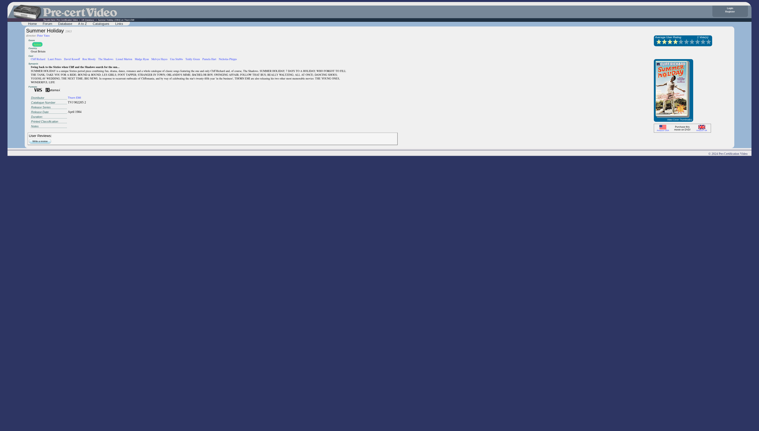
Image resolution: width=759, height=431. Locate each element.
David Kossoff (72, 59)
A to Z (82, 24)
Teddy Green (192, 59)
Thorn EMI (74, 97)
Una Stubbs (176, 59)
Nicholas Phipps (228, 59)
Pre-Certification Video (67, 20)
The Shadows (105, 59)
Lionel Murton (124, 59)
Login (730, 8)
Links (119, 24)
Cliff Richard (38, 59)
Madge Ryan (142, 59)
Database (65, 24)
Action (37, 44)
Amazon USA (663, 130)
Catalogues (101, 24)
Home (32, 24)
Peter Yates (43, 35)
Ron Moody (89, 59)
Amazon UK (701, 130)
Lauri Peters (54, 59)
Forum (47, 24)
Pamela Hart (209, 59)
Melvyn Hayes (159, 59)
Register (730, 11)
